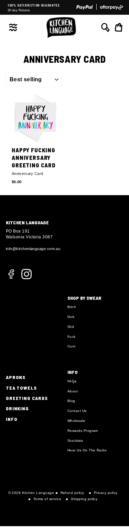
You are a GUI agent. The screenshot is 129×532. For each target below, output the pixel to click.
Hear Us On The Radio (87, 450)
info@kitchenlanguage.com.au (33, 249)
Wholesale (76, 421)
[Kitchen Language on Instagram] (26, 273)
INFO (11, 419)
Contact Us (77, 411)
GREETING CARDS (27, 398)
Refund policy (72, 493)
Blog (71, 401)
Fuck (71, 337)
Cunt (71, 346)
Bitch (71, 307)
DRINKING (17, 408)
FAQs (72, 381)
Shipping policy (84, 499)
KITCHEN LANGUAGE (27, 222)
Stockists (75, 440)
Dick (71, 317)
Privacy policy (105, 493)
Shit (70, 327)
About (72, 391)
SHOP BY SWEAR (84, 298)
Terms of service (47, 499)
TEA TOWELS (21, 388)
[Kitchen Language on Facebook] (11, 278)
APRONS (15, 377)
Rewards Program (82, 431)
